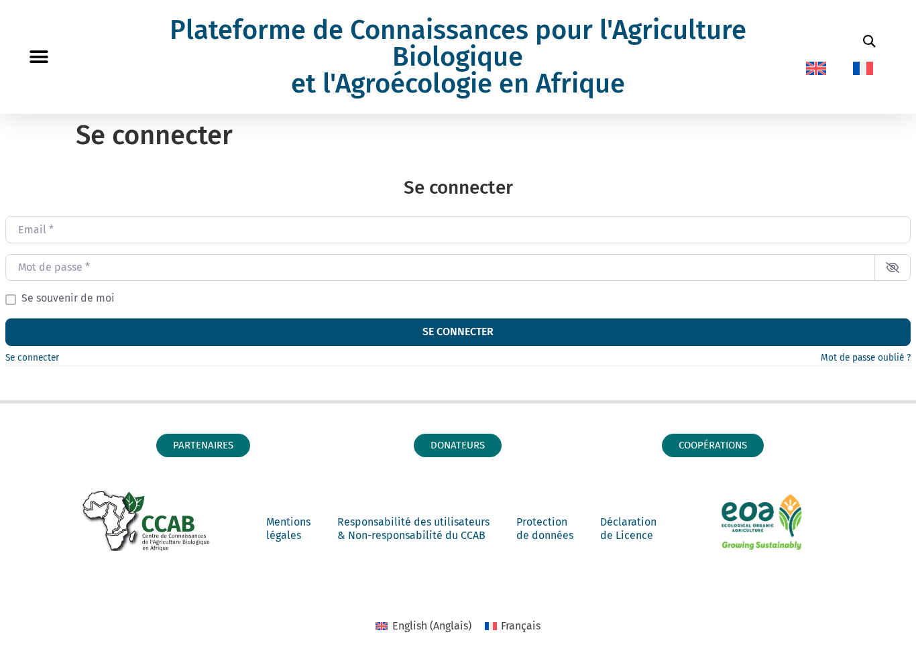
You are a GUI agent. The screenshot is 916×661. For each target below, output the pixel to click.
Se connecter (458, 331)
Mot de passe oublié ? (866, 357)
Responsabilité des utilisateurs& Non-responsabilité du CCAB (413, 529)
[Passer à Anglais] (816, 68)
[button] (38, 57)
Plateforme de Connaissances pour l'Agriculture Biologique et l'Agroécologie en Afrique (458, 57)
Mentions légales (288, 529)
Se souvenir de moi (68, 298)
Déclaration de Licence (628, 529)
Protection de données (544, 529)
